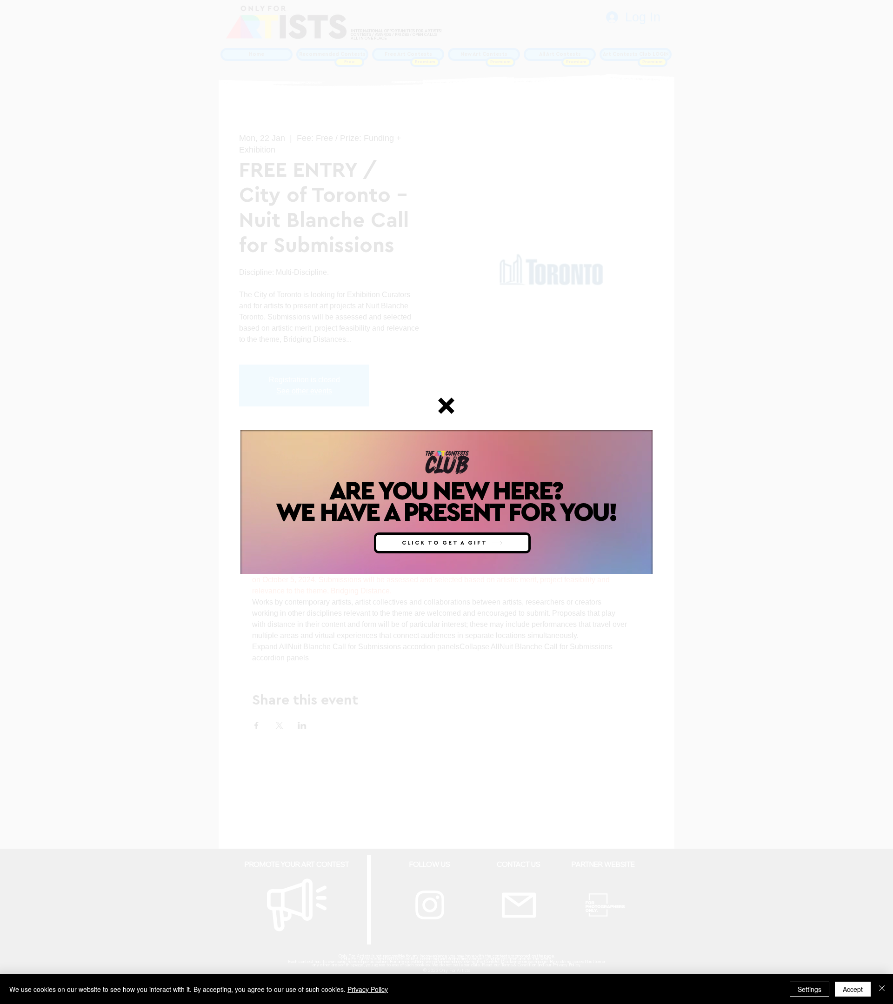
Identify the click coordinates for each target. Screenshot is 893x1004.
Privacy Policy (367, 989)
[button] (446, 405)
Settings (809, 989)
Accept (853, 989)
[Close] (881, 989)
